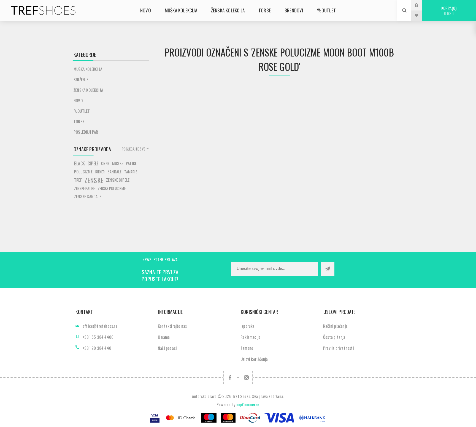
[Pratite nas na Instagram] (246, 377)
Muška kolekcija (88, 69)
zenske (94, 180)
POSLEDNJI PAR (86, 132)
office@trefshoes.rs (99, 326)
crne (105, 163)
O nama (164, 337)
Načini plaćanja (335, 326)
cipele (93, 163)
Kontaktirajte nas (172, 326)
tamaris (130, 171)
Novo (78, 100)
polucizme (83, 171)
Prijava (421, 5)
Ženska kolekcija (88, 90)
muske (117, 163)
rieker (100, 171)
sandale (114, 171)
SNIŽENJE (81, 79)
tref (78, 180)
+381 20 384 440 (96, 348)
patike (131, 163)
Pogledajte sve (133, 149)
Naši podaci (167, 348)
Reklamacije (250, 337)
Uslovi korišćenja (254, 359)
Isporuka (247, 326)
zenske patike (84, 188)
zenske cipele (118, 180)
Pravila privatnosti (338, 348)
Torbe (79, 121)
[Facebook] (229, 377)
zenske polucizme (112, 188)
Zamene (246, 348)
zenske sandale (87, 196)
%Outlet (82, 111)
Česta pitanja (334, 337)
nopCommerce (247, 404)
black (79, 163)
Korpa (448, 10)
